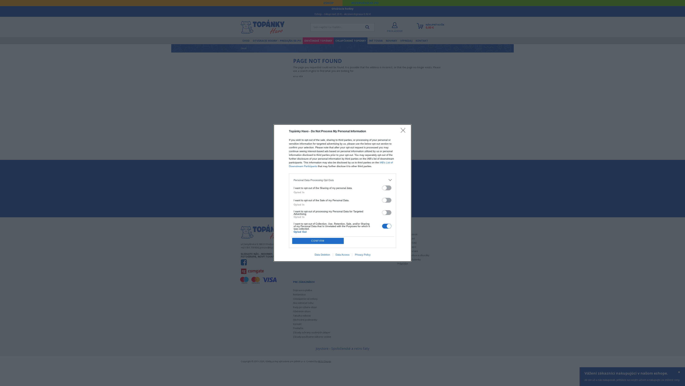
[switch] (386, 187)
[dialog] (342, 193)
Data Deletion (322, 254)
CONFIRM (317, 240)
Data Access (342, 254)
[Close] (404, 131)
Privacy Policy (363, 254)
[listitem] (342, 180)
